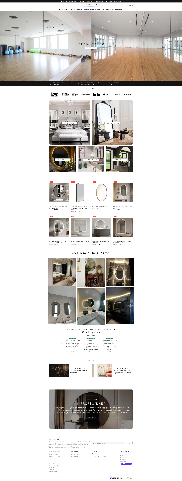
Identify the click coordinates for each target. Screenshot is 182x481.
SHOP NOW (91, 49)
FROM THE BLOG (91, 360)
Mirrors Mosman (74, 456)
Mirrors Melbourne (75, 458)
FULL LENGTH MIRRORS (112, 123)
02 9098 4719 (100, 1)
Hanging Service (53, 458)
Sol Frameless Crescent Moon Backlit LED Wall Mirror (101, 242)
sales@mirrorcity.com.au (114, 1)
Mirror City (91, 5)
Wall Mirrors (69, 123)
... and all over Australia (76, 462)
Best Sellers (91, 177)
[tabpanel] (91, 46)
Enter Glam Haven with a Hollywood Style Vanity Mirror (122, 373)
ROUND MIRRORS (119, 159)
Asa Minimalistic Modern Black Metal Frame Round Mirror (58, 207)
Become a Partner (53, 471)
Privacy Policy (52, 464)
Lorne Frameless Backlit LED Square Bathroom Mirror (80, 242)
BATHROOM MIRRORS (91, 159)
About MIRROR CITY (54, 454)
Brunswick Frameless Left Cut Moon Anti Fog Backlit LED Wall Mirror (58, 242)
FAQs (50, 462)
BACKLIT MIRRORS (62, 159)
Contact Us (52, 467)
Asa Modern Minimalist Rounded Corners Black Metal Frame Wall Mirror (79, 208)
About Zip (51, 469)
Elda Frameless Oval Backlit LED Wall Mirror (122, 207)
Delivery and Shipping (54, 456)
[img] (91, 334)
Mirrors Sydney (74, 454)
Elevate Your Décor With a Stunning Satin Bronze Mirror (79, 370)
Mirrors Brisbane (74, 460)
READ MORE (91, 418)
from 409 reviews (91, 335)
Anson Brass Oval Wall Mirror (99, 206)
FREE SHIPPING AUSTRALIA (70, 1)
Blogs (50, 460)
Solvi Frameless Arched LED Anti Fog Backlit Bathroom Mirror (122, 242)
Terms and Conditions (54, 465)
